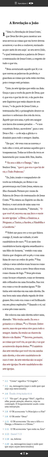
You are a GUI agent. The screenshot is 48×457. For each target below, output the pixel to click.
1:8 (6, 411)
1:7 (6, 398)
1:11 (7, 421)
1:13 (7, 434)
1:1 (6, 381)
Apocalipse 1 (23, 3)
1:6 (6, 393)
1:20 (7, 444)
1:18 (7, 439)
